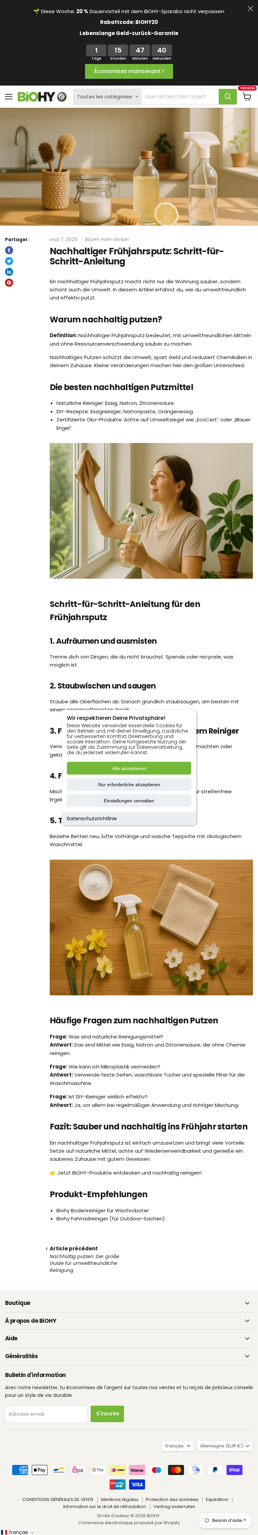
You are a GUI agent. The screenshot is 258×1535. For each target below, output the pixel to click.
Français (174, 1446)
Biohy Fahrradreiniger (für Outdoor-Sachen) (110, 1218)
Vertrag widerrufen (174, 1506)
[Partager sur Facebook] (9, 250)
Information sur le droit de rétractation (104, 1506)
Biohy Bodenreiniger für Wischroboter (102, 1210)
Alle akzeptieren (129, 768)
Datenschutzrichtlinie (92, 818)
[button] (18, 1532)
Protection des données (172, 1499)
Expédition (217, 1499)
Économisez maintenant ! (129, 71)
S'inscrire (107, 1413)
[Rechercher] (228, 96)
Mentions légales (119, 1499)
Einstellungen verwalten (129, 800)
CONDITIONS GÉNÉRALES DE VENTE (58, 1499)
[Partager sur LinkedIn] (9, 272)
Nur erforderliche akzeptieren (129, 784)
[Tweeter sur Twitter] (9, 261)
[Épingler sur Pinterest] (9, 283)
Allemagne (221, 1446)
